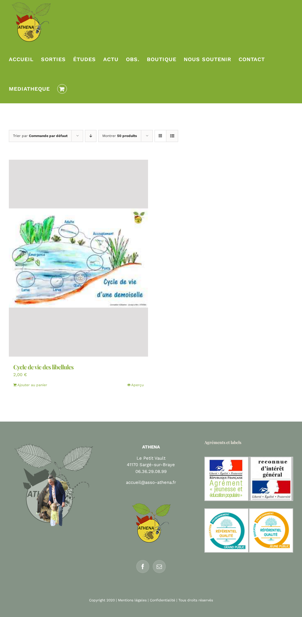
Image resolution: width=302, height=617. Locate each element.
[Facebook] (142, 566)
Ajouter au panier (32, 385)
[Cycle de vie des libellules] (78, 258)
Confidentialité (162, 600)
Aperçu (137, 385)
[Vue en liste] (172, 136)
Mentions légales (132, 600)
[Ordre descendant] (90, 136)
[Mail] (159, 566)
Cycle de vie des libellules (43, 367)
